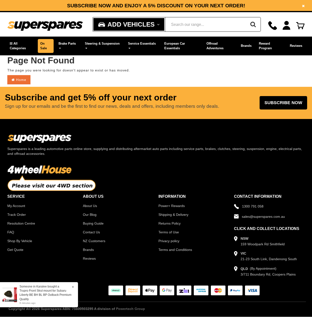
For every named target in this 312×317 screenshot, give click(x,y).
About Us (90, 206)
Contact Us (91, 232)
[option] (156, 5)
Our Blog (90, 215)
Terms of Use (168, 232)
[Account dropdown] (286, 25)
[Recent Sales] (11, 294)
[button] (21, 46)
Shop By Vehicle (19, 241)
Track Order (16, 215)
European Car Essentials (174, 46)
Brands (246, 46)
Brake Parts (67, 43)
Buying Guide (93, 223)
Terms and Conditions (175, 250)
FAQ (10, 232)
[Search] (253, 24)
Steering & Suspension (102, 43)
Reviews (296, 46)
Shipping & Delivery (173, 215)
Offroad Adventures (215, 46)
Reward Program (265, 46)
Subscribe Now (283, 102)
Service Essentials (142, 43)
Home (20, 80)
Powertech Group (130, 309)
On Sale (43, 46)
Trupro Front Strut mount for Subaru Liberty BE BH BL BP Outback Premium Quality (45, 295)
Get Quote (15, 250)
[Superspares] (45, 24)
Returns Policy (169, 223)
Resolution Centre (21, 223)
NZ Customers (94, 241)
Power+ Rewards (171, 206)
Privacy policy (168, 241)
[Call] (272, 25)
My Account (16, 206)
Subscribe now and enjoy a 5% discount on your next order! (156, 6)
